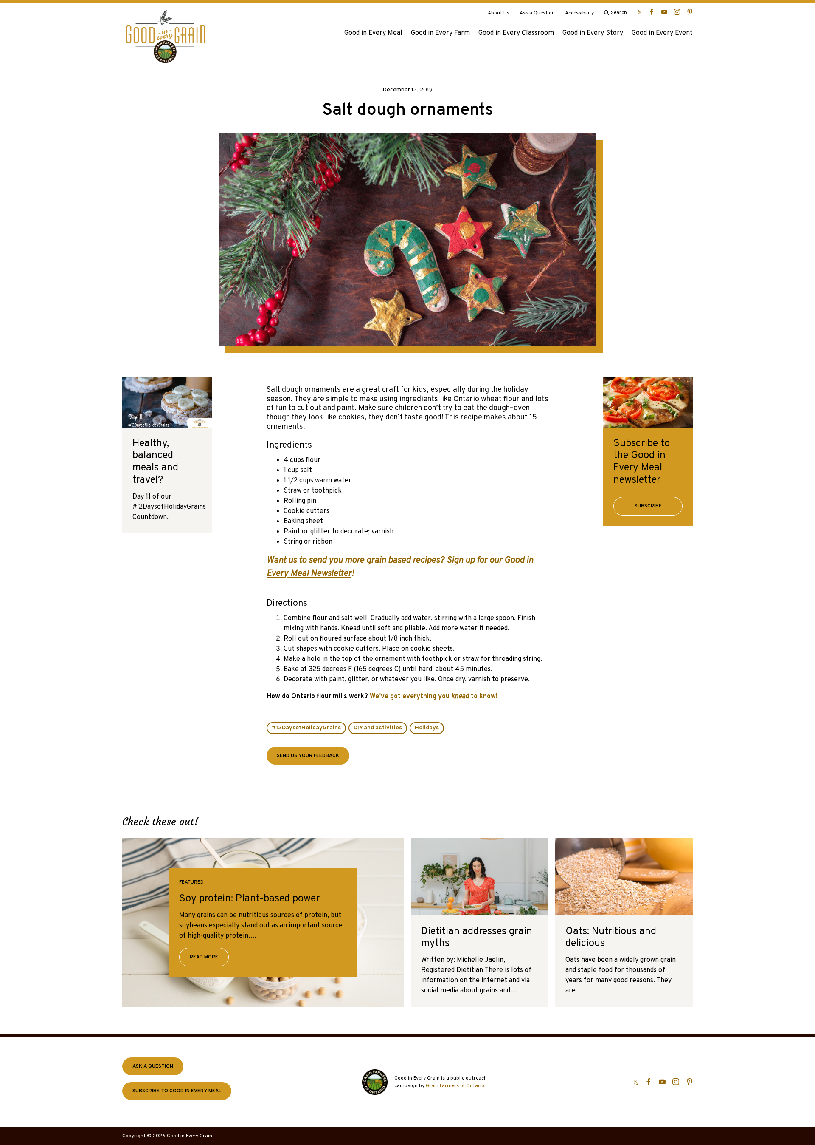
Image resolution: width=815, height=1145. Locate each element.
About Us (498, 13)
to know (482, 696)
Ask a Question (537, 13)
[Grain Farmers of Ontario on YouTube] (664, 12)
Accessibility (579, 13)
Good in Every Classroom (516, 33)
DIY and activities (378, 727)
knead (460, 696)
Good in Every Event (662, 33)
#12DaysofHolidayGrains (306, 727)
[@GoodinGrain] (639, 12)
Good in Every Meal (373, 33)
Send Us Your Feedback (308, 755)
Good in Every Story (592, 33)
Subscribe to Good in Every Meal (176, 1091)
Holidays (427, 727)
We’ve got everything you (410, 696)
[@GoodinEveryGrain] (677, 12)
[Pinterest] (690, 12)
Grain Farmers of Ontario (455, 1086)
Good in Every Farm (440, 33)
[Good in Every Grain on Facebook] (652, 12)
